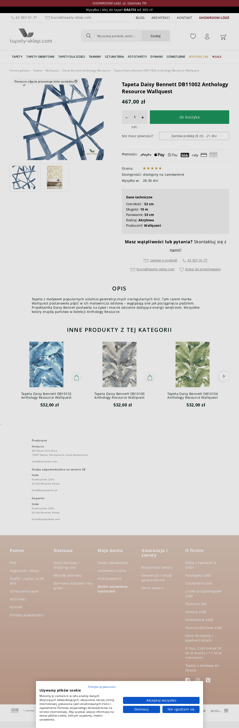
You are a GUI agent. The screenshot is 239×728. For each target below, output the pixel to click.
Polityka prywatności (102, 687)
